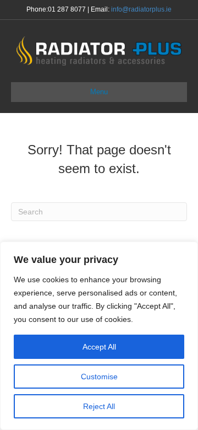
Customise (99, 376)
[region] (99, 335)
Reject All (99, 406)
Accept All (99, 346)
